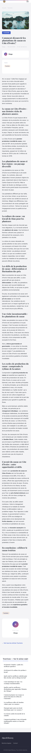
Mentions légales (6, 743)
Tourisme (9, 8)
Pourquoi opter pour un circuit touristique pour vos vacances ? (13, 709)
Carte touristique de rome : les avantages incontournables (13, 682)
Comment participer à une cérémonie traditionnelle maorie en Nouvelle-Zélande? (15, 721)
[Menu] (27, 1)
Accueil (4, 8)
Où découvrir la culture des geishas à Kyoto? (15, 671)
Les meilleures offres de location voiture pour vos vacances (14, 703)
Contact (15, 743)
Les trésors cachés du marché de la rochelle (14, 714)
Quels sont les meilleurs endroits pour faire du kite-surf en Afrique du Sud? (15, 677)
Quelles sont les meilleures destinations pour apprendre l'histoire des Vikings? (15, 689)
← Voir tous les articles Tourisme (12, 643)
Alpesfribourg (7, 738)
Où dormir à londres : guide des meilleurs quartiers (13, 665)
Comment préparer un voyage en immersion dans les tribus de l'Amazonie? (14, 696)
